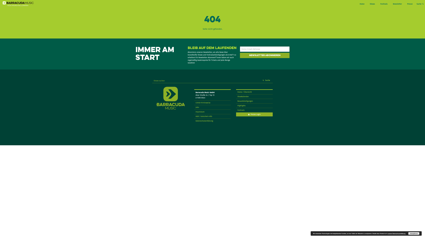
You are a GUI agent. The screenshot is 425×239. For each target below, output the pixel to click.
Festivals (384, 4)
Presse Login (256, 114)
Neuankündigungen (245, 101)
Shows (372, 4)
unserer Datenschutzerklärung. (397, 233)
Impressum (200, 112)
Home (362, 4)
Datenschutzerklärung (204, 121)
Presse (410, 4)
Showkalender (243, 96)
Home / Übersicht (244, 92)
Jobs (197, 107)
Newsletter (397, 4)
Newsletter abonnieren (264, 55)
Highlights (241, 106)
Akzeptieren (414, 233)
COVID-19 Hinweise (203, 103)
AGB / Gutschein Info (204, 116)
